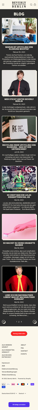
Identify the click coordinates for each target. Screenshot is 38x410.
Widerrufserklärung (9, 375)
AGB (3, 366)
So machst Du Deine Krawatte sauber (19, 244)
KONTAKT (24, 351)
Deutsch (21, 393)
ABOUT (23, 345)
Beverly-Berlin (11, 378)
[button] (31, 4)
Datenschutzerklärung (10, 369)
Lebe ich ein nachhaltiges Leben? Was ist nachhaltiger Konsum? (19, 297)
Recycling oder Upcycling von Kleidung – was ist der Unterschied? (19, 147)
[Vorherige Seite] (3, 321)
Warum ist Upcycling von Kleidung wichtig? (19, 48)
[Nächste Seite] (34, 321)
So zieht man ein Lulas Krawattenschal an (19, 196)
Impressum (6, 363)
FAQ (22, 348)
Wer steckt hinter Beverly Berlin (19, 100)
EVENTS (24, 354)
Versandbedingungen (9, 372)
